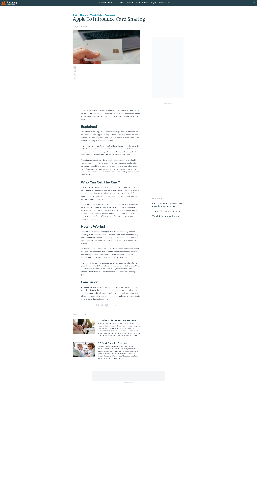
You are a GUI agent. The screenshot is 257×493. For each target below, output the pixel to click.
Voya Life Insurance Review (165, 216)
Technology (110, 15)
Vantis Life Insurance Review (166, 211)
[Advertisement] (110, 86)
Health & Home (142, 3)
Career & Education (106, 3)
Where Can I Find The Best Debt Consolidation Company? (167, 205)
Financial (129, 3)
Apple (136, 110)
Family (120, 3)
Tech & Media (164, 3)
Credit (75, 15)
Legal (153, 3)
